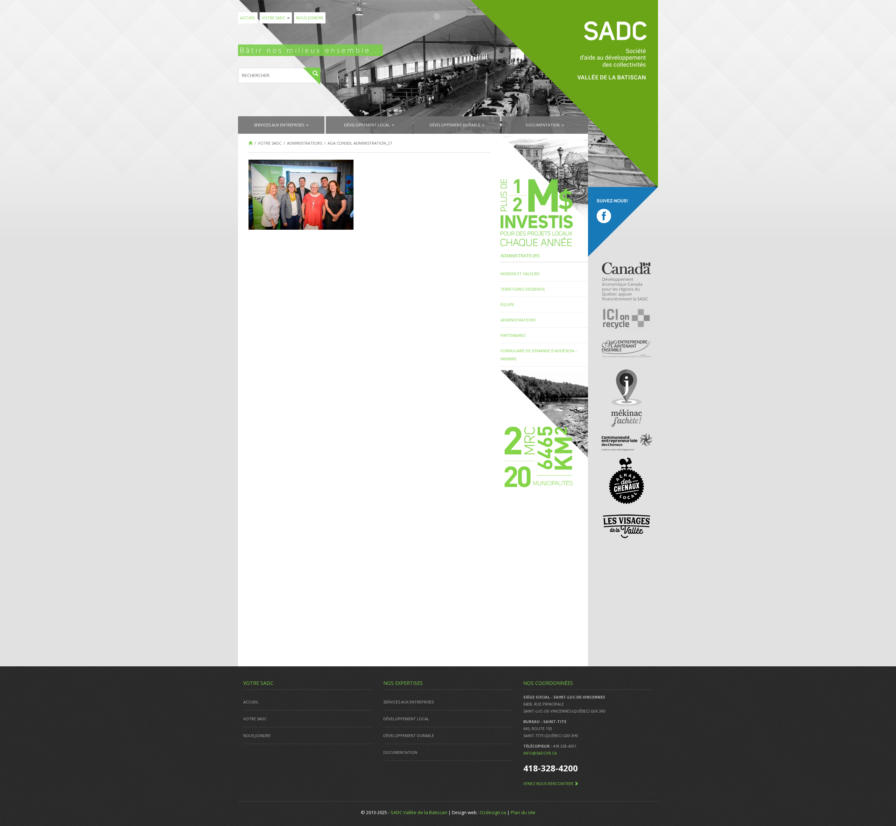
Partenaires (512, 335)
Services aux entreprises (279, 124)
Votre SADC (274, 17)
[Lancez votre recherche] (311, 76)
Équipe (507, 304)
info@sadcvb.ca (540, 753)
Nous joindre (309, 17)
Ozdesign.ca (493, 812)
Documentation (543, 124)
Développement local (367, 124)
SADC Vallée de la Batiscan (419, 812)
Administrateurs (518, 319)
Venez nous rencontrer (548, 783)
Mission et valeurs (519, 273)
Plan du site (523, 812)
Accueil (247, 17)
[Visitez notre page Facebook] (623, 222)
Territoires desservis (522, 289)
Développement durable (455, 124)
